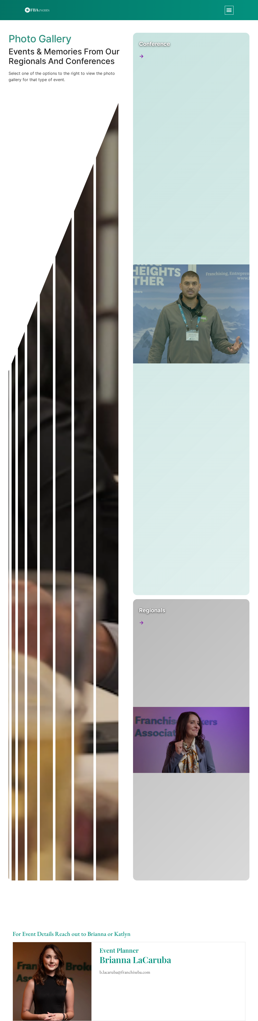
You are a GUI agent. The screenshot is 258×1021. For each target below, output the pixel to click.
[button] (229, 10)
